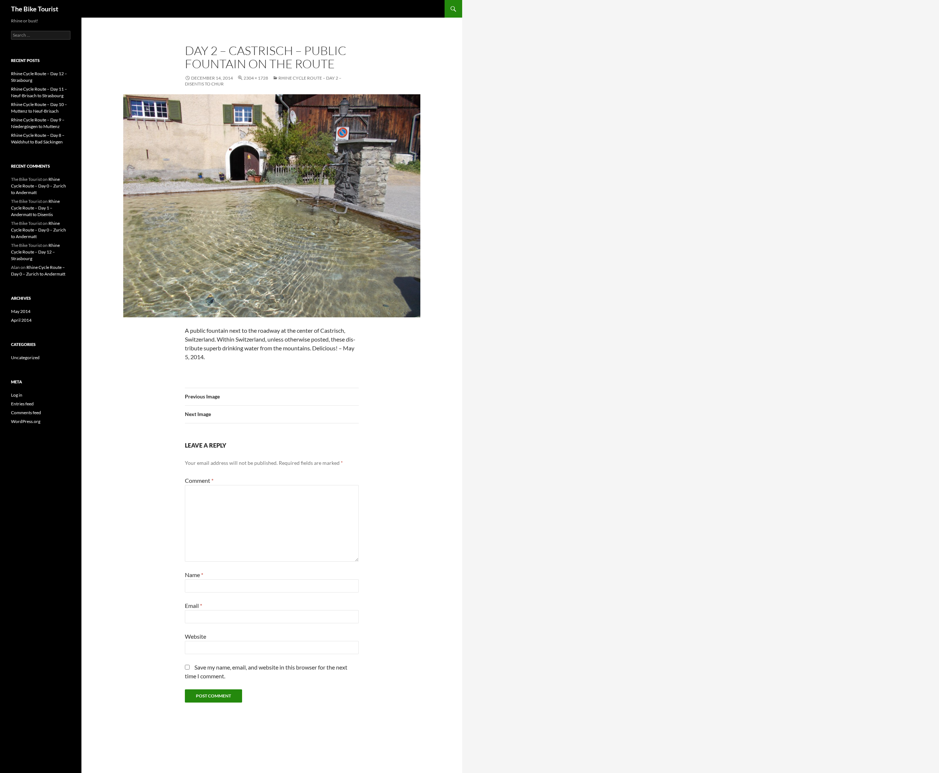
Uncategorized (25, 357)
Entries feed (22, 403)
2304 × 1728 (256, 78)
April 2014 (21, 320)
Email (193, 605)
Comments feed (26, 412)
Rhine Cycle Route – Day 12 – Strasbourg (35, 252)
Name (194, 574)
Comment (199, 480)
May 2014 (20, 311)
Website (195, 636)
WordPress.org (25, 421)
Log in (16, 395)
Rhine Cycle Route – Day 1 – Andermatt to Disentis (35, 207)
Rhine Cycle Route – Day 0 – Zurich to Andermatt (38, 185)
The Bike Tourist (34, 9)
